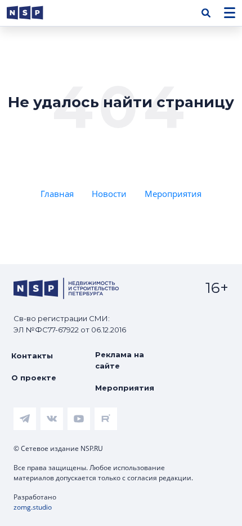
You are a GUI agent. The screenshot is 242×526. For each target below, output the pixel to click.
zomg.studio (33, 507)
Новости (109, 193)
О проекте (33, 377)
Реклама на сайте (119, 360)
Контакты (32, 355)
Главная (57, 193)
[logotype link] (34, 12)
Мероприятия (173, 193)
